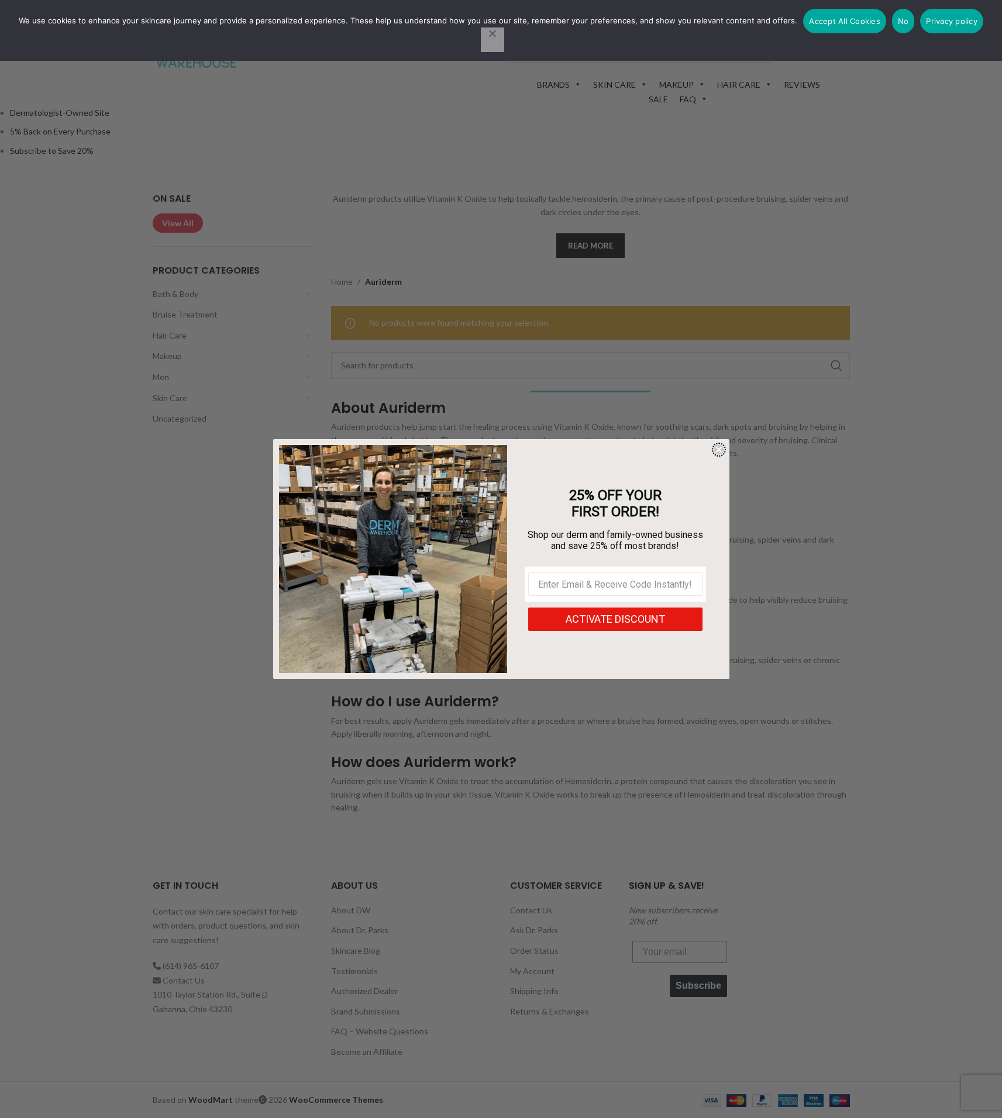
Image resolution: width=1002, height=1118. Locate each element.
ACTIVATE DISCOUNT (615, 619)
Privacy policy (951, 21)
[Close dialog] (719, 450)
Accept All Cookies (844, 21)
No (903, 21)
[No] (492, 39)
